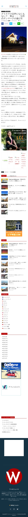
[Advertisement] (14, 2)
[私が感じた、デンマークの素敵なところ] (4, 187)
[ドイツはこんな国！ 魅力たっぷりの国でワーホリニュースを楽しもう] (4, 199)
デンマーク (7, 9)
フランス (5, 305)
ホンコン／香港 (6, 328)
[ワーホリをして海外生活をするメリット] (4, 206)
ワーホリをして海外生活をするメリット (17, 268)
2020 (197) (4, 342)
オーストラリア (4, 182)
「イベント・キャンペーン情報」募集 (10, 430)
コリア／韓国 (6, 326)
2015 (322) (4, 352)
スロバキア (5, 318)
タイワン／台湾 (6, 324)
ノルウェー (5, 314)
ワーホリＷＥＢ (5, 420)
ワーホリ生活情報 (12, 172)
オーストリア (6, 309)
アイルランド (4, 213)
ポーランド (5, 316)
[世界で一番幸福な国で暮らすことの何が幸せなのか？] (4, 283)
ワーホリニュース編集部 (6, 20)
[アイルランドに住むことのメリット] (4, 212)
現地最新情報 (8, 11)
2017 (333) (4, 348)
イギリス (5, 303)
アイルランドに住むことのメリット (17, 210)
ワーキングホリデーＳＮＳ (7, 422)
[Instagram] (14, 509)
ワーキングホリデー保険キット (8, 428)
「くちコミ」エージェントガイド (9, 426)
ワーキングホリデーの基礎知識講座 (9, 424)
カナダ (4, 301)
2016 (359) (4, 350)
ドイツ (3, 201)
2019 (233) (4, 344)
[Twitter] (17, 509)
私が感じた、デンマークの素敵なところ (17, 249)
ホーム (2, 9)
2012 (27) (4, 358)
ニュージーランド (7, 299)
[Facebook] (10, 509)
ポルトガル (5, 322)
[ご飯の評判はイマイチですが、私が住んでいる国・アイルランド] (4, 193)
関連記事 (4, 175)
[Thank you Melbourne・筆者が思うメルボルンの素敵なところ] (4, 181)
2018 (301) (4, 346)
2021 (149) (4, 340)
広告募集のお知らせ (6, 432)
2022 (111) (4, 338)
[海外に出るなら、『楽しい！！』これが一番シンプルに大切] (4, 289)
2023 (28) (4, 336)
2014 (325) (4, 354)
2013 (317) (4, 356)
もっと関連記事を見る (11, 175)
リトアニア (5, 320)
